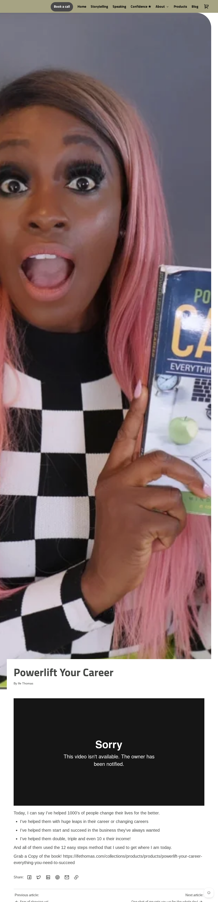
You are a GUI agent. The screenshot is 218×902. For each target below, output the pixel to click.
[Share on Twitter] (38, 877)
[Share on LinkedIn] (48, 877)
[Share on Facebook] (29, 877)
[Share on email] (67, 877)
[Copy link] (76, 877)
